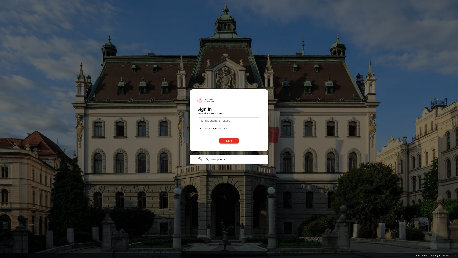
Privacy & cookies (440, 255)
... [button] (454, 255)
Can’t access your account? (213, 128)
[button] (229, 159)
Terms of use (420, 255)
